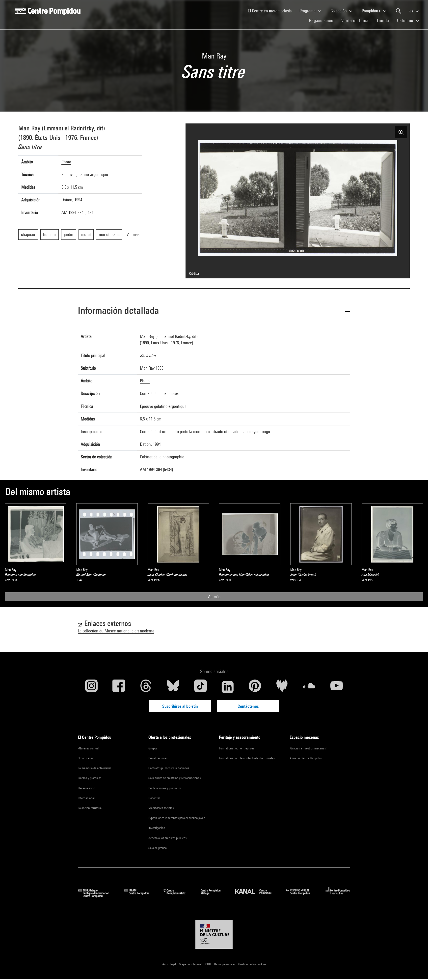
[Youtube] (336, 687)
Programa (308, 10)
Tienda (384, 20)
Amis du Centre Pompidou (306, 758)
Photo (66, 161)
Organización (86, 758)
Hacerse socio (86, 788)
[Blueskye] (173, 687)
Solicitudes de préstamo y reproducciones (174, 778)
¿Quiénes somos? (88, 748)
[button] (214, 311)
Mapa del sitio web (191, 964)
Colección (339, 10)
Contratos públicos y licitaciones (168, 768)
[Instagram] (91, 687)
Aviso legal (169, 964)
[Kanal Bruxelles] (257, 896)
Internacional (86, 798)
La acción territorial (90, 808)
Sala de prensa (157, 848)
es (411, 10)
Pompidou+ (372, 10)
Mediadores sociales (161, 808)
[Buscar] (398, 11)
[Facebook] (118, 687)
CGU (208, 964)
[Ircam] (140, 896)
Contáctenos (248, 706)
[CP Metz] (178, 896)
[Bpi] (97, 896)
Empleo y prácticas (89, 778)
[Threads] (146, 687)
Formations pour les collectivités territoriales (247, 758)
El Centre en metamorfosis (271, 10)
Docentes (154, 798)
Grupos (152, 748)
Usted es (405, 20)
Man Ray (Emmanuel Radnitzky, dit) (61, 128)
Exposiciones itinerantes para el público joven (176, 818)
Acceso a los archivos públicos (167, 838)
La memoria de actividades (94, 768)
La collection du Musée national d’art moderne (116, 630)
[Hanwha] (337, 896)
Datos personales (225, 964)
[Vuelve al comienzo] (416, 967)
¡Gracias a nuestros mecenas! (308, 748)
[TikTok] (200, 687)
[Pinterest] (254, 687)
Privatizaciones (157, 758)
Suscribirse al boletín (180, 706)
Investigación (156, 828)
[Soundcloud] (309, 687)
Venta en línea (355, 20)
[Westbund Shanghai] (301, 896)
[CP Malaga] (214, 896)
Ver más (214, 596)
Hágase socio (323, 20)
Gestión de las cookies (252, 964)
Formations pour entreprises (236, 748)
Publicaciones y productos (164, 788)
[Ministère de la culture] (214, 934)
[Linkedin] (227, 687)
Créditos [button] (194, 273)
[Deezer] (282, 687)
